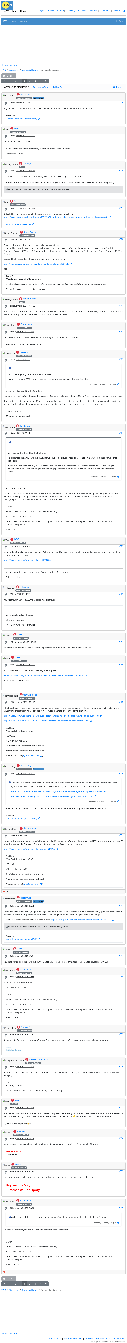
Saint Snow (25, 426)
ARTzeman (24, 587)
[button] (14, 21)
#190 (121, 773)
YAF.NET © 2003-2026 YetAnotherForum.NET (105, 1338)
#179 (121, 208)
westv (18, 1164)
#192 (121, 905)
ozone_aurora (29, 163)
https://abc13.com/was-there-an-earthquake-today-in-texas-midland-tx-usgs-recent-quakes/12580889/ (52, 715)
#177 (121, 135)
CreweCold (25, 352)
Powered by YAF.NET (73, 1338)
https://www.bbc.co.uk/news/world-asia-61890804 (27, 560)
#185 (121, 546)
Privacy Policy (55, 1338)
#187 (121, 641)
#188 (121, 664)
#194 (121, 976)
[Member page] (124, 10)
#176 (121, 102)
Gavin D (20, 634)
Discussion (14, 70)
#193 (121, 955)
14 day (60, 10)
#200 (121, 1207)
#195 (121, 1034)
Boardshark (26, 324)
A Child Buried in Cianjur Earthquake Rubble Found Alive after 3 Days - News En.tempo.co (45, 675)
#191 (121, 835)
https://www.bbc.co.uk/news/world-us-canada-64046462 (30, 849)
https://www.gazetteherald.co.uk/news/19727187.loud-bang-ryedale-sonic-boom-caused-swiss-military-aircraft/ (56, 217)
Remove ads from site (11, 65)
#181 (121, 305)
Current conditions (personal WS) (21, 118)
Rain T (117, 10)
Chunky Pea (26, 1027)
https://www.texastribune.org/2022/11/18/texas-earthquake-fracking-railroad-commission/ (47, 720)
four (16, 201)
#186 (121, 593)
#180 (121, 239)
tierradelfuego (30, 694)
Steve (17, 657)
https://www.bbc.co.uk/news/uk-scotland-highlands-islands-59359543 (36, 264)
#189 (121, 701)
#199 (121, 1171)
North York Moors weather (19, 224)
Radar (51, 10)
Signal (42, 10)
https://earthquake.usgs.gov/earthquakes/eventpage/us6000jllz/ (81, 919)
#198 (121, 1138)
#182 (121, 331)
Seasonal (82, 10)
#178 (121, 170)
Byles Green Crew (31, 755)
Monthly (71, 10)
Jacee (17, 1100)
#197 (121, 1107)
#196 (121, 1066)
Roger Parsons (31, 232)
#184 (121, 433)
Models (93, 10)
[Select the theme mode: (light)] (121, 21)
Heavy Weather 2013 (38, 1059)
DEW (16, 128)
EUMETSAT (105, 10)
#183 (121, 359)
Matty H (21, 1131)
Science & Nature (30, 70)
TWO (6, 21)
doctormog (25, 94)
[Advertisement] (63, 44)
